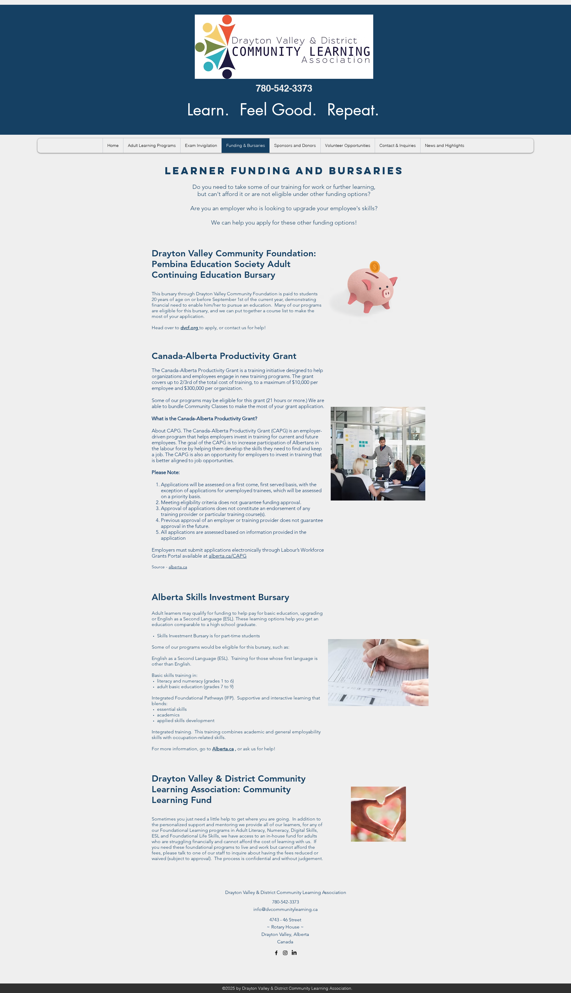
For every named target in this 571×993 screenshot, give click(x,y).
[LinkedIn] (294, 953)
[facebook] (276, 953)
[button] (151, 145)
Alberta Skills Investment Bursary (220, 597)
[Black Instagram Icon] (285, 953)
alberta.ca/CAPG (228, 556)
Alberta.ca (223, 749)
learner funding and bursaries (284, 170)
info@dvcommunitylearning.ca (285, 909)
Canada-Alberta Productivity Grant (225, 356)
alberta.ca (178, 567)
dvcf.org (189, 327)
